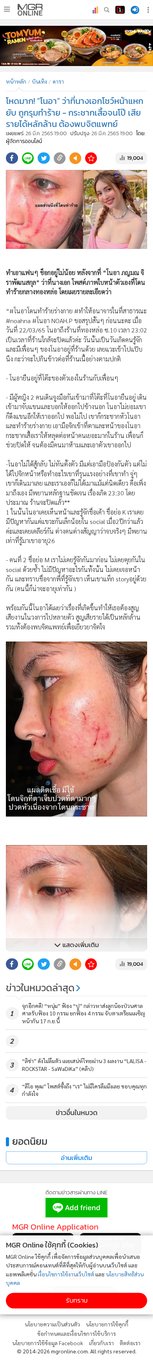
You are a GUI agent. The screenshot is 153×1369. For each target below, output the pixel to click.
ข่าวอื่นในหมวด (77, 1113)
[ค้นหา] (106, 10)
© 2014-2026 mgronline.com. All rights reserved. (77, 1351)
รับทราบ (76, 1300)
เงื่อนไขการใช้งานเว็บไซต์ (66, 1274)
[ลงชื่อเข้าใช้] (135, 10)
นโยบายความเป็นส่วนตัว (52, 1324)
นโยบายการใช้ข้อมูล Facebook (47, 1342)
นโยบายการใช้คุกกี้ (107, 1324)
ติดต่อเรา (130, 1342)
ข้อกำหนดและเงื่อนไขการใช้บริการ (76, 1333)
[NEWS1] (120, 10)
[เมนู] (7, 9)
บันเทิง (39, 81)
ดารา (58, 81)
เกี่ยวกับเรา (101, 1342)
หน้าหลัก (16, 81)
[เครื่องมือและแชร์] (149, 10)
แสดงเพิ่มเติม (80, 945)
